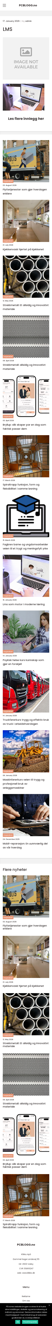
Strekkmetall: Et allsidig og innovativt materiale (26, 307)
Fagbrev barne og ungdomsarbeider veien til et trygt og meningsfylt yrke (25, 546)
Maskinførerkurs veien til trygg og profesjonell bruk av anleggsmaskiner (23, 784)
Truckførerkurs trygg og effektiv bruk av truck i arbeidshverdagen (26, 722)
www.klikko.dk (28, 1272)
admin (28, 21)
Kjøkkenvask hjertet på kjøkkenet (23, 249)
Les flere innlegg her (26, 118)
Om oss (26, 1300)
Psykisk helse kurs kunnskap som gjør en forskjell (23, 662)
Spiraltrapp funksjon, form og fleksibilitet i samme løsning (21, 486)
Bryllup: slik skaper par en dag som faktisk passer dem (24, 427)
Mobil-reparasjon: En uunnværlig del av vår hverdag (25, 845)
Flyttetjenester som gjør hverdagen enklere (25, 191)
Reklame (26, 1296)
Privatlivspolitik (30, 1322)
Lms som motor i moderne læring (24, 604)
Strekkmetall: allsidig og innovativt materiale (24, 367)
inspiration (8, 181)
